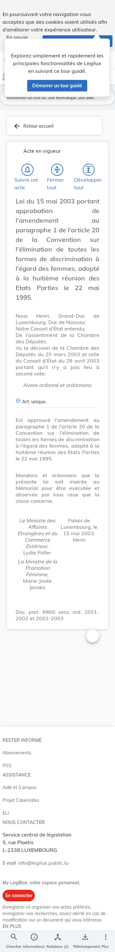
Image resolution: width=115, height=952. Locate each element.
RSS (7, 765)
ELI (6, 813)
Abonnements (17, 753)
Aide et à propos (19, 787)
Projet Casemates (21, 800)
